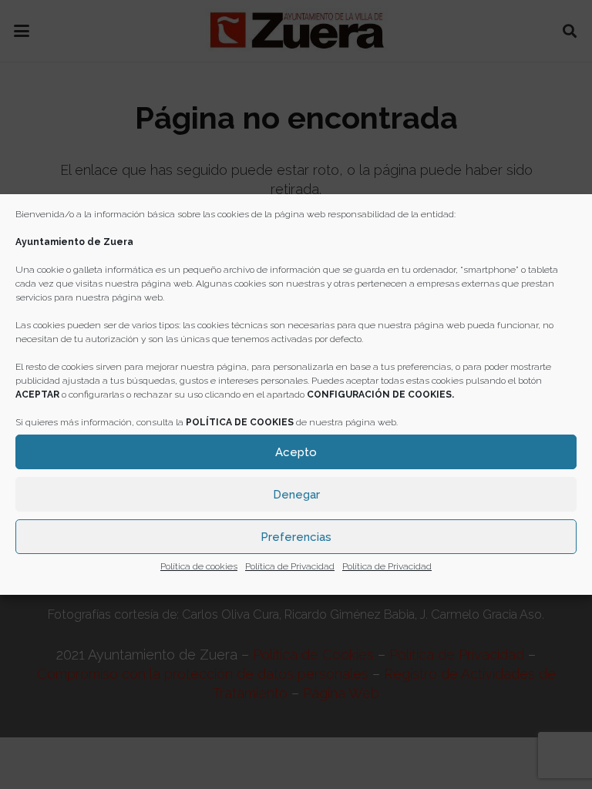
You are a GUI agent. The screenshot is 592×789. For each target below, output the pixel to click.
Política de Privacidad (290, 566)
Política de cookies (198, 566)
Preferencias (296, 537)
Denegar (296, 495)
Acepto (296, 452)
